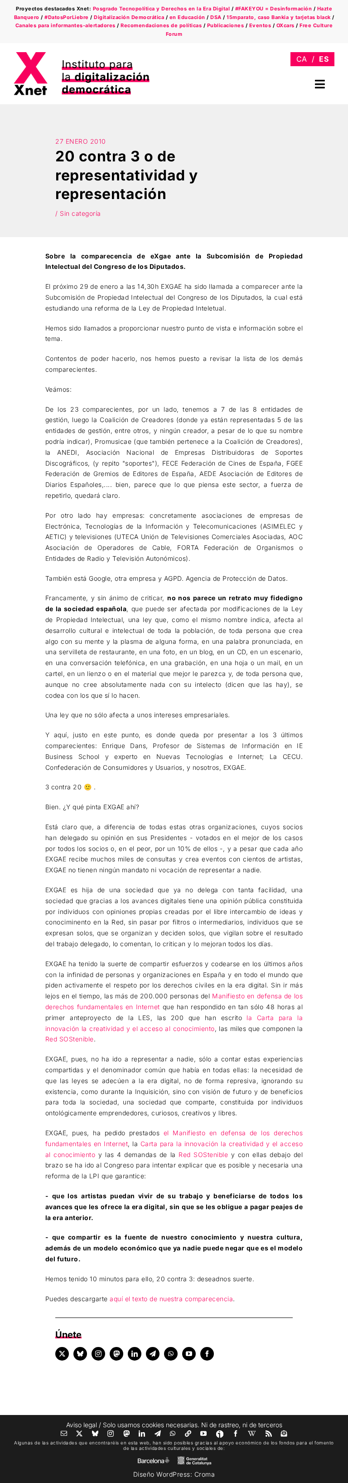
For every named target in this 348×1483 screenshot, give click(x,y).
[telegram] (153, 1354)
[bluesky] (80, 1354)
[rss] (269, 1433)
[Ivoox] (219, 1434)
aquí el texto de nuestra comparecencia (171, 1299)
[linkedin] (134, 1354)
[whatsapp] (171, 1354)
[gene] (194, 1458)
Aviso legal (81, 1425)
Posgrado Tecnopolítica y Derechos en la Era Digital (161, 8)
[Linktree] (188, 1433)
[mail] (64, 1433)
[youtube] (189, 1354)
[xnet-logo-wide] (82, 55)
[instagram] (98, 1354)
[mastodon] (116, 1354)
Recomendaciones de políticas (161, 25)
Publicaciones (225, 25)
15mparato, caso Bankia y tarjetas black (279, 17)
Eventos (260, 25)
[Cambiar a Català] (301, 59)
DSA (216, 17)
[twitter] (62, 1354)
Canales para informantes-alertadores (65, 25)
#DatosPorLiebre (66, 17)
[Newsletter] (284, 1433)
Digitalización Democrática (129, 17)
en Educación (187, 17)
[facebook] (207, 1354)
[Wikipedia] (252, 1433)
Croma (204, 1474)
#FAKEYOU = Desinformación (273, 8)
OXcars (285, 25)
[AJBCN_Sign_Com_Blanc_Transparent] (153, 1459)
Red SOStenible (69, 1039)
